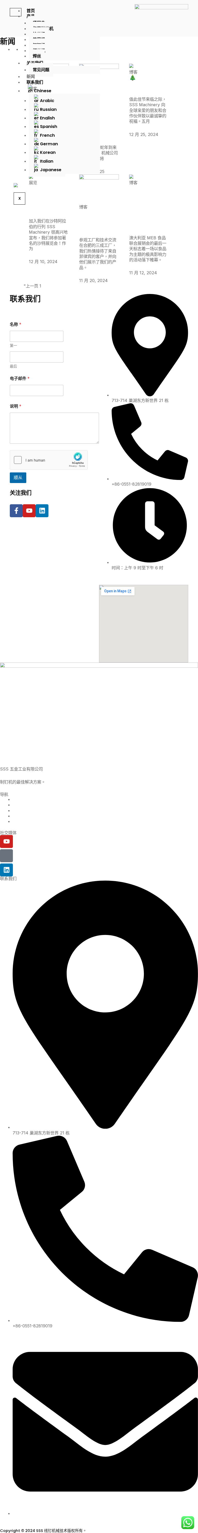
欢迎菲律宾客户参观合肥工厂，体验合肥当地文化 (98, 221)
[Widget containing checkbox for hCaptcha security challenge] (49, 460)
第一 (13, 345)
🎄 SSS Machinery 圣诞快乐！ (146, 83)
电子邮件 (20, 378)
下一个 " (58, 286)
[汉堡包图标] (15, 12)
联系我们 (35, 82)
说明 (15, 406)
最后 (13, 366)
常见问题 (41, 70)
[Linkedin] (6, 869)
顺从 (18, 477)
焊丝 (37, 56)
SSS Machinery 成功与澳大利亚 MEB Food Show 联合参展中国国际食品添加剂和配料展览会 (148, 208)
